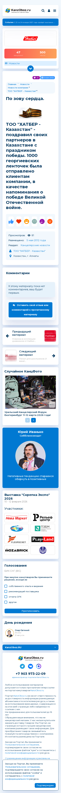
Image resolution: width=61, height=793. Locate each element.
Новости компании (18, 88)
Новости (14, 63)
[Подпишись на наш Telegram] (22, 665)
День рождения (18, 622)
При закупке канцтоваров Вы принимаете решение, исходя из (28, 578)
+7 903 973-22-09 (31, 674)
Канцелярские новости (35, 245)
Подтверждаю (45, 785)
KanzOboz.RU (13, 647)
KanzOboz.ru (37, 690)
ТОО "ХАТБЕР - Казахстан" (22, 91)
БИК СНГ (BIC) (12, 571)
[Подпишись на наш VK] (30, 665)
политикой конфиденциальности (22, 753)
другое (13, 602)
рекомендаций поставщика (24, 591)
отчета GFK (15, 596)
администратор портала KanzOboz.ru (30, 677)
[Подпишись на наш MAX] (38, 665)
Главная (12, 84)
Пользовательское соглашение (22, 744)
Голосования (15, 565)
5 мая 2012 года (36, 240)
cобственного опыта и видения (26, 586)
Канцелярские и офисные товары (20, 12)
